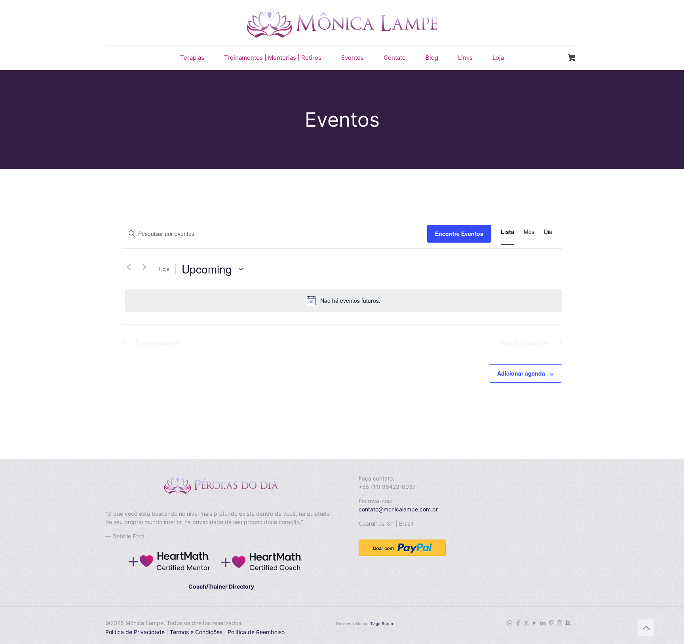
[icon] (568, 623)
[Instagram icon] (559, 623)
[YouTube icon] (535, 623)
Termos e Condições (196, 632)
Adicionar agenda (521, 373)
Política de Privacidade (135, 632)
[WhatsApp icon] (510, 623)
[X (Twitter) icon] (526, 623)
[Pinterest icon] (551, 623)
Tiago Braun (381, 623)
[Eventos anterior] (126, 267)
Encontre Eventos (459, 233)
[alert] (343, 300)
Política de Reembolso (255, 632)
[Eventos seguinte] (142, 267)
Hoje (164, 268)
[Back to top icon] (646, 627)
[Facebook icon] (518, 623)
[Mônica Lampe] (342, 23)
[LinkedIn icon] (543, 623)
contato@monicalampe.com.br (398, 509)
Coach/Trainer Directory (221, 586)
